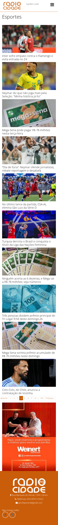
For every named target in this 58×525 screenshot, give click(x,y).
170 (41, 398)
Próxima (50, 398)
